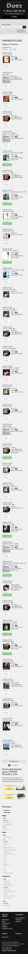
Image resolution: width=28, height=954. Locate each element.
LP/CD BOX (6, 864)
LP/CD (5, 862)
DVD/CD (6, 894)
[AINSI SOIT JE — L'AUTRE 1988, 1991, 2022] (6, 157)
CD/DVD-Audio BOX (9, 854)
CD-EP (5, 845)
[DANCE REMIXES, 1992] (6, 607)
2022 (12, 152)
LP (4, 856)
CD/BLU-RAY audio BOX (10, 850)
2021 (14, 191)
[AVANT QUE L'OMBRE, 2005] (6, 314)
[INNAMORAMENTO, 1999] (6, 747)
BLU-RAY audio (8, 837)
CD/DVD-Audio (7, 852)
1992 (7, 602)
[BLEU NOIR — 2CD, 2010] (6, 490)
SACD (5, 871)
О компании (19, 914)
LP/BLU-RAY (7, 905)
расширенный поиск (21, 30)
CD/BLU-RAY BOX (8, 885)
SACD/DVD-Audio (8, 873)
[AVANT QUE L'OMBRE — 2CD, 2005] (6, 372)
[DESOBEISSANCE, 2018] (6, 646)
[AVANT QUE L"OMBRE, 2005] (6, 294)
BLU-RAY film (7, 822)
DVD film (6, 829)
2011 (7, 54)
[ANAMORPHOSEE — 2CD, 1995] (6, 255)
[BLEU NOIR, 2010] (6, 391)
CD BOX (6, 841)
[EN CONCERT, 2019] (6, 726)
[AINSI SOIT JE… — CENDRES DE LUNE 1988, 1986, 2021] (6, 197)
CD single (6, 843)
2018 (7, 641)
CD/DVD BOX (7, 889)
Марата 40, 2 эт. (19, 13)
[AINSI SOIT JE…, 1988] (6, 177)
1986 (8, 504)
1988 (7, 93)
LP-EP (5, 860)
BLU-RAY (6, 820)
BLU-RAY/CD (7, 881)
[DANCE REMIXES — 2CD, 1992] (6, 627)
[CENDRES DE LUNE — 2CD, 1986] (6, 548)
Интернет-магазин (5, 915)
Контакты (19, 933)
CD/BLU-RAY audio (8, 847)
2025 (5, 74)
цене (14, 49)
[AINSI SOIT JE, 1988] (6, 99)
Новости (4, 933)
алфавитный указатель (21, 31)
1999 (8, 741)
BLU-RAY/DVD (7, 825)
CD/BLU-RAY (7, 883)
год (10, 49)
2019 (7, 720)
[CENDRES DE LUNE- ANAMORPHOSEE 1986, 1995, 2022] (6, 568)
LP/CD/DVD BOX (8, 898)
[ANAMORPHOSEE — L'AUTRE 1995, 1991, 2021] (6, 275)
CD (4, 839)
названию (5, 49)
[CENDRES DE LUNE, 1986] (6, 509)
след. (15, 765)
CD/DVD (6, 887)
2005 (8, 289)
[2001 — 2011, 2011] (6, 59)
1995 (8, 211)
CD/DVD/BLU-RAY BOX (9, 891)
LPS (5, 866)
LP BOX (5, 858)
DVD (5, 827)
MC (4, 869)
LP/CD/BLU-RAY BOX (9, 896)
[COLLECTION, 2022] (6, 588)
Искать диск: (6, 25)
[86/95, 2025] (6, 79)
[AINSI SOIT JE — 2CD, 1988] (6, 138)
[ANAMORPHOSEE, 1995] (6, 216)
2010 (6, 386)
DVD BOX (6, 903)
